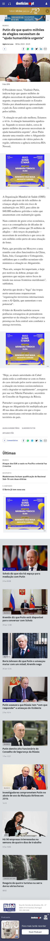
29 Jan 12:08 (7, 625)
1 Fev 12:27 (7, 756)
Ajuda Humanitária (11, 428)
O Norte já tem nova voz (14, 489)
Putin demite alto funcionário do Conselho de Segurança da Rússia (21, 750)
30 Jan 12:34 (7, 668)
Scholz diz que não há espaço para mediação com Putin (21, 575)
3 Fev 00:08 (7, 581)
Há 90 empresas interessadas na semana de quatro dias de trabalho (22, 840)
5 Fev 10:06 (7, 847)
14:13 (5, 803)
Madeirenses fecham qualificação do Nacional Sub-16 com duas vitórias (24, 478)
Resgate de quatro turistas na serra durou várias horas (22, 884)
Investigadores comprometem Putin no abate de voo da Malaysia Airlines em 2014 (24, 795)
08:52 (5, 890)
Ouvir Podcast (35, 931)
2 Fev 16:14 (7, 712)
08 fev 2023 (22, 44)
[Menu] (3, 3)
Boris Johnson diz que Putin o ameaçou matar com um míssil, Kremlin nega (24, 662)
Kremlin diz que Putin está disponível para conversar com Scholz (23, 618)
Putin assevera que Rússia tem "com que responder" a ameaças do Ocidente (25, 706)
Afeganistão (8, 433)
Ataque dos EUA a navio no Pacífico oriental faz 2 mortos (25, 465)
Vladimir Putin (28, 428)
